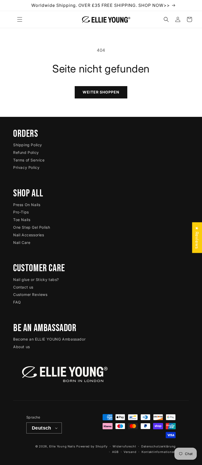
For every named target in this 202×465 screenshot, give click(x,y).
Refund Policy (26, 152)
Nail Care (21, 242)
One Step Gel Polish (31, 227)
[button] (20, 19)
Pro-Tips (21, 212)
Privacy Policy (26, 167)
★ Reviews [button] (197, 237)
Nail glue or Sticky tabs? (36, 279)
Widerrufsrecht (124, 446)
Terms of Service (29, 160)
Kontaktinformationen (159, 452)
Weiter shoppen (101, 92)
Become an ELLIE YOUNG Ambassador (49, 339)
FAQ (17, 302)
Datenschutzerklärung (158, 446)
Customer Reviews (30, 294)
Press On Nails (26, 204)
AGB (115, 452)
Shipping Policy (27, 145)
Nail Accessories (28, 235)
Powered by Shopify (92, 446)
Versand (130, 452)
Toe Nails (21, 219)
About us (21, 346)
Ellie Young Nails (62, 446)
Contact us (23, 287)
